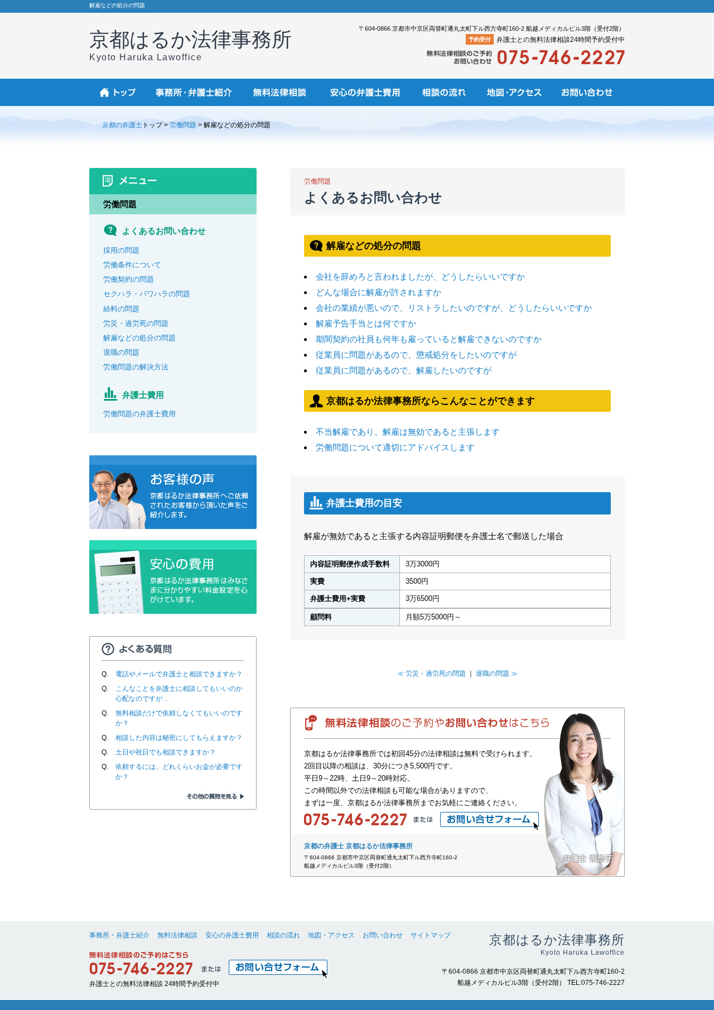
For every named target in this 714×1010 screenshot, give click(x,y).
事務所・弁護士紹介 (119, 935)
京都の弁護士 (122, 125)
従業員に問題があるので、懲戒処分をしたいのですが (416, 354)
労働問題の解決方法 (135, 367)
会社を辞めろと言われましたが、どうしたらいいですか (420, 276)
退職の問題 (121, 352)
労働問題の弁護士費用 (139, 414)
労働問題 (183, 125)
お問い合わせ (383, 935)
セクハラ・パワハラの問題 (146, 294)
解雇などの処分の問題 (139, 338)
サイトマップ (431, 935)
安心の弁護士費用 (232, 935)
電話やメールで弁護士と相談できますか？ (179, 674)
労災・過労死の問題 (135, 323)
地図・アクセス (331, 935)
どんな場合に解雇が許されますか (378, 292)
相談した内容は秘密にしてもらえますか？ (179, 738)
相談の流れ (283, 935)
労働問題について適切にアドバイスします (395, 447)
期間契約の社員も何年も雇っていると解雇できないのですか (429, 339)
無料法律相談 (177, 935)
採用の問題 (121, 250)
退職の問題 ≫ (497, 673)
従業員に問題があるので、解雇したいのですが (403, 370)
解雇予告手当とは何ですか (366, 323)
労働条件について (132, 265)
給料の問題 (121, 309)
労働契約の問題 (128, 279)
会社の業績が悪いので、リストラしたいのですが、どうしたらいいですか (454, 307)
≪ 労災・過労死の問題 (431, 673)
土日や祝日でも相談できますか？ (165, 752)
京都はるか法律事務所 (190, 45)
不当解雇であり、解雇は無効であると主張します (408, 431)
